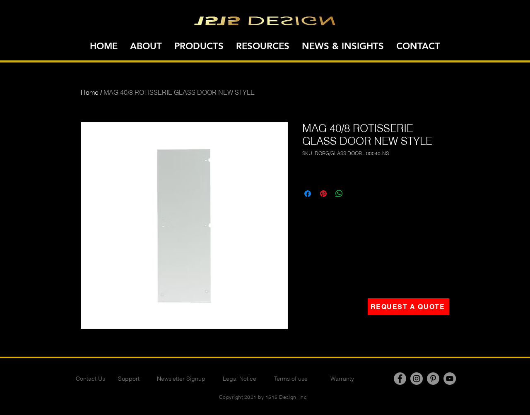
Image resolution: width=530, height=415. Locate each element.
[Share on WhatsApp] (339, 194)
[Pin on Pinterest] (323, 194)
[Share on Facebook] (308, 194)
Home (90, 92)
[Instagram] (416, 378)
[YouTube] (449, 378)
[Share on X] (355, 194)
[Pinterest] (433, 378)
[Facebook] (400, 378)
